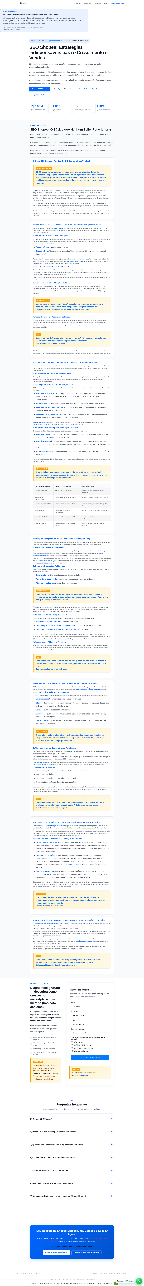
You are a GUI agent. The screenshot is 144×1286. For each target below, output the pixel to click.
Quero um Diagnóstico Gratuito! (56, 1252)
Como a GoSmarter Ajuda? (88, 89)
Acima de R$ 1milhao (81, 1051)
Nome (73, 1003)
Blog (105, 3)
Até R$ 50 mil (78, 1042)
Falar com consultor (80, 1076)
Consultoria (87, 3)
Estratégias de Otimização (63, 89)
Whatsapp (74, 1011)
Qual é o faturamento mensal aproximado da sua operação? (88, 1038)
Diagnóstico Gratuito (39, 95)
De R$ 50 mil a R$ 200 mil (83, 1045)
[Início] (23, 3)
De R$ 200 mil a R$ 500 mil (83, 1048)
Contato (124, 1273)
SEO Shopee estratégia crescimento (88, 689)
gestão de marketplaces (42, 422)
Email (73, 1020)
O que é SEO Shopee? (39, 89)
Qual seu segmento (78, 1029)
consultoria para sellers (75, 261)
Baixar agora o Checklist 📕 (90, 1057)
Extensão (98, 3)
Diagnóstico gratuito (118, 3)
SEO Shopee (58, 228)
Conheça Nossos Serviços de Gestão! (50, 906)
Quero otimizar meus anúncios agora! (50, 343)
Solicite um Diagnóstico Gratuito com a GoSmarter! (56, 965)
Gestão (78, 3)
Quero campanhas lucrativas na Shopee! (51, 669)
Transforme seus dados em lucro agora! (51, 808)
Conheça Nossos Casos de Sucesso (86, 1252)
